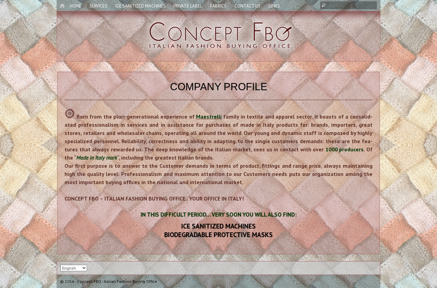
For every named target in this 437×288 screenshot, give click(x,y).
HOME (75, 6)
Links (274, 6)
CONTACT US (247, 6)
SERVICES (98, 6)
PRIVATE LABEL (187, 6)
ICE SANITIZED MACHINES (140, 6)
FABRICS (218, 6)
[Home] (62, 6)
